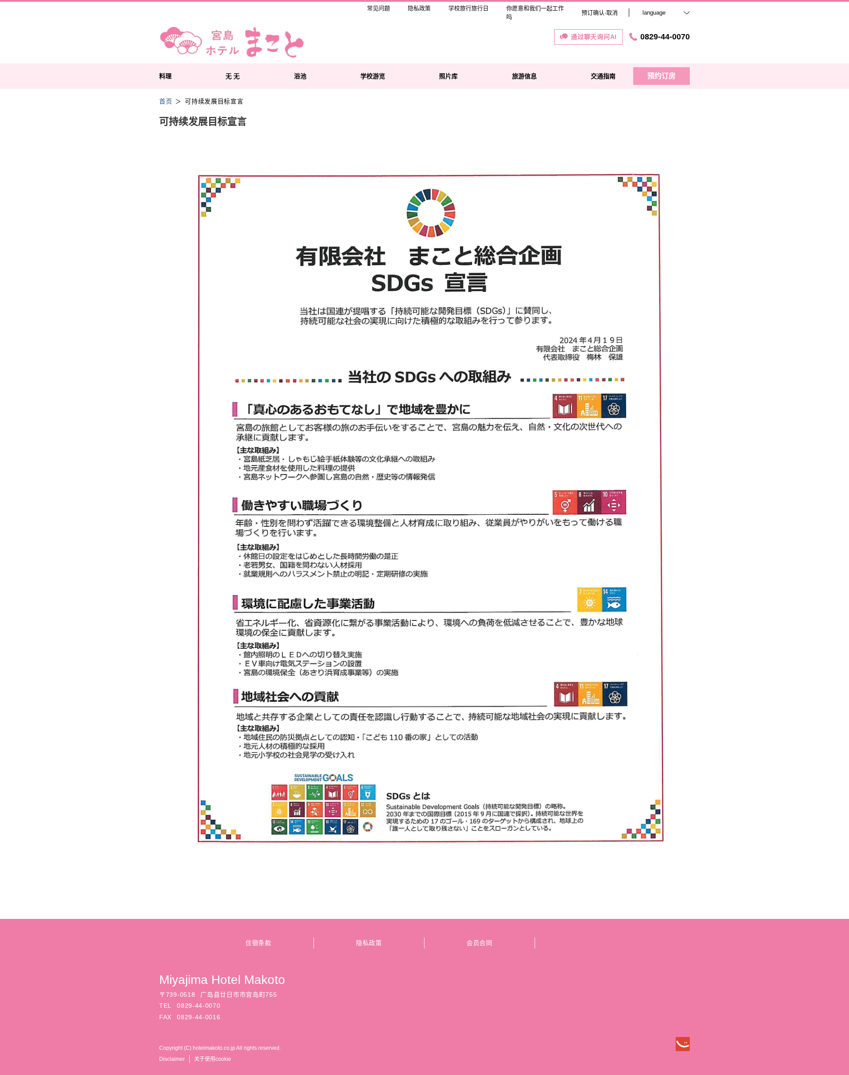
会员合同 (480, 942)
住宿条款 (258, 942)
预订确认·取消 (599, 12)
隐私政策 (369, 942)
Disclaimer (172, 1059)
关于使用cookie (212, 1059)
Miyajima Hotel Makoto (222, 980)
